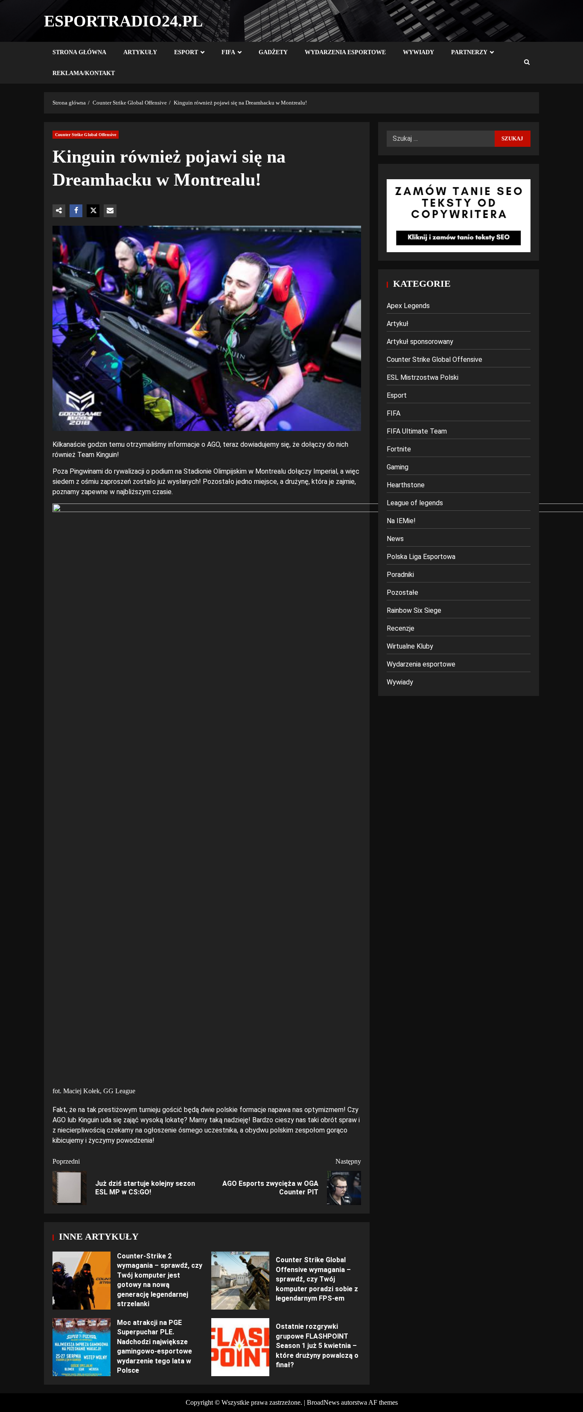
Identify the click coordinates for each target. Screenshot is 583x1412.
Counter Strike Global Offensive (85, 134)
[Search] (527, 63)
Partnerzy (469, 52)
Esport (186, 52)
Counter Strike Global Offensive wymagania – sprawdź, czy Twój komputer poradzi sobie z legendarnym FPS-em (240, 1281)
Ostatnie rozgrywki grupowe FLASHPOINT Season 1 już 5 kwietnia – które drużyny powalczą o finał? (240, 1347)
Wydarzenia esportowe (345, 52)
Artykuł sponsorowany (420, 342)
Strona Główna (79, 52)
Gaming (397, 467)
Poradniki (400, 575)
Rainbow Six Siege (414, 610)
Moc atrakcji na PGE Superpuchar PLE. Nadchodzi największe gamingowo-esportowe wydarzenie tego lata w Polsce (81, 1347)
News (395, 539)
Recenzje (400, 628)
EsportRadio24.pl (123, 21)
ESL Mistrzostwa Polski (422, 377)
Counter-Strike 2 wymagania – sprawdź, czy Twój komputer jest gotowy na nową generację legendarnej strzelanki (81, 1281)
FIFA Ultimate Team (417, 431)
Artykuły (140, 52)
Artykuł (397, 324)
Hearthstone (406, 485)
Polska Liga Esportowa (421, 557)
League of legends (415, 503)
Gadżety (273, 52)
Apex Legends (408, 306)
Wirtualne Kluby (410, 646)
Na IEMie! (401, 521)
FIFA (228, 52)
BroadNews (323, 1402)
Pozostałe (402, 592)
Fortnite (399, 449)
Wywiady (418, 52)
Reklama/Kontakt (83, 73)
